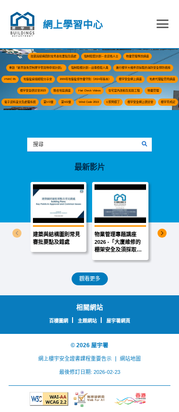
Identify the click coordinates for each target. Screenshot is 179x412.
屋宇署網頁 (118, 320)
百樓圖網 (58, 320)
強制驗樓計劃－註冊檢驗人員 (89, 67)
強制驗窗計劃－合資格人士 (101, 56)
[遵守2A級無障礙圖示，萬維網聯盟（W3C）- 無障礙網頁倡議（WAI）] (49, 399)
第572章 (48, 101)
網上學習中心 (73, 24)
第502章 (66, 101)
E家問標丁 (113, 101)
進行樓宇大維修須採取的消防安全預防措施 (143, 67)
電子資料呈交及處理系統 (20, 101)
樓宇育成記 (168, 101)
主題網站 (87, 320)
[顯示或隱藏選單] (162, 26)
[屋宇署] (22, 24)
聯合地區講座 (62, 90)
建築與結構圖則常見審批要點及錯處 (53, 56)
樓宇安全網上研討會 (140, 101)
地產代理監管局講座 (162, 79)
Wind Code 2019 (89, 101)
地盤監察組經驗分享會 (37, 79)
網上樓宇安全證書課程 (64, 359)
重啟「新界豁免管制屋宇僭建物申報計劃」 (36, 67)
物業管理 (153, 90)
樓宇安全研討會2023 (33, 90)
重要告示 (101, 359)
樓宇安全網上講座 (130, 79)
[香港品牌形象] (130, 399)
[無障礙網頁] (89, 399)
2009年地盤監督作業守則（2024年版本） (85, 79)
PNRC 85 (10, 79)
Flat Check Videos (89, 90)
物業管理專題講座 (137, 56)
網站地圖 (130, 359)
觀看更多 (89, 278)
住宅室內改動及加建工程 (124, 90)
